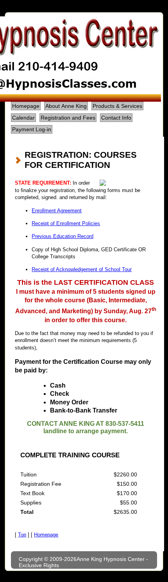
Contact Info (116, 118)
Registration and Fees (68, 118)
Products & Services (117, 106)
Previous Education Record (62, 236)
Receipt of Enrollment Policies (66, 223)
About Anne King (66, 106)
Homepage (25, 106)
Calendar (23, 118)
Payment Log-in (31, 129)
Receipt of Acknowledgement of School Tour (82, 269)
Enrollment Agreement (57, 210)
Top (22, 535)
